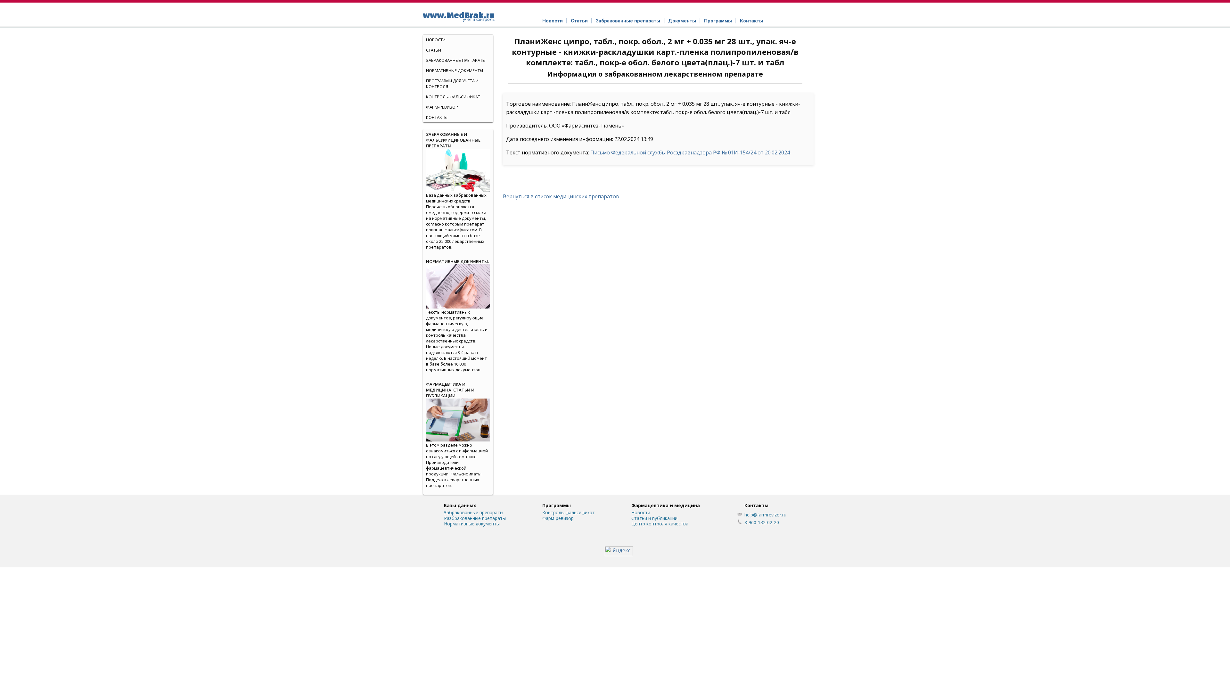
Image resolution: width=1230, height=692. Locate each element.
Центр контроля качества (659, 524)
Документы (682, 21)
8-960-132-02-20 (761, 522)
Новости (552, 21)
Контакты (751, 21)
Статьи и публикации (654, 518)
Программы (718, 21)
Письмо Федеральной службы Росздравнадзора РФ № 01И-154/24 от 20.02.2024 (690, 152)
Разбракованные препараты (475, 518)
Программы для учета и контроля (452, 83)
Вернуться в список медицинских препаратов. (561, 196)
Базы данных (460, 505)
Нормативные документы (454, 70)
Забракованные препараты (628, 21)
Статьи (579, 21)
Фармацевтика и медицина (665, 505)
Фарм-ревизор (442, 107)
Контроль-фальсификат (568, 512)
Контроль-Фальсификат (453, 97)
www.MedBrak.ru (459, 16)
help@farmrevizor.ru (765, 515)
